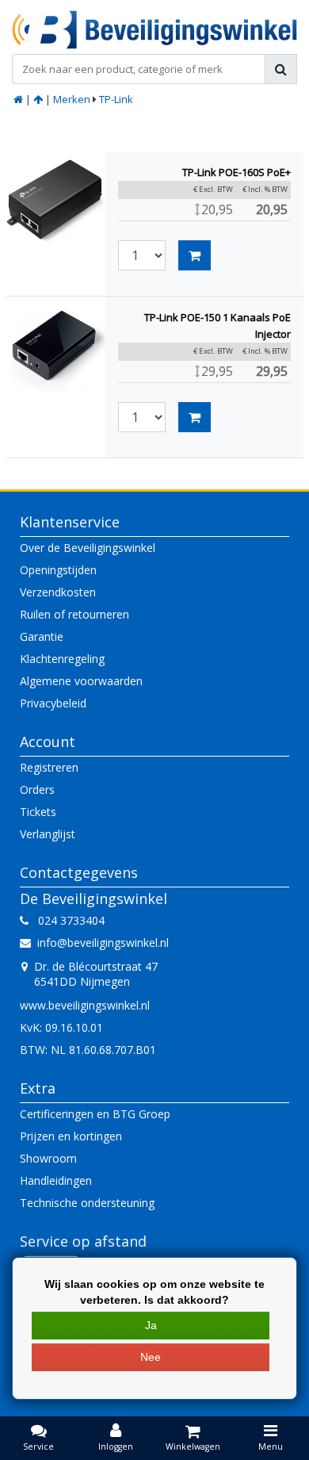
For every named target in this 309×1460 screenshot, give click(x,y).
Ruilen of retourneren (74, 614)
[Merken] (38, 99)
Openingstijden (58, 569)
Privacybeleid (53, 703)
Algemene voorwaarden (81, 680)
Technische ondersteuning (87, 1202)
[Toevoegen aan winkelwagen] (194, 255)
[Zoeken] (281, 69)
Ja (151, 1325)
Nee (150, 1357)
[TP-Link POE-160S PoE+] (55, 201)
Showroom (48, 1158)
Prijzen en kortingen (71, 1136)
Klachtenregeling (62, 658)
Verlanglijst (47, 833)
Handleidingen (56, 1180)
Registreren (49, 767)
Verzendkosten (58, 592)
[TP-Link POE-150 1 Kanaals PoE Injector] (55, 346)
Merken (71, 99)
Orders (37, 789)
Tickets (38, 811)
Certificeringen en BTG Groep (95, 1113)
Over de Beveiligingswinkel (87, 547)
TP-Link (116, 99)
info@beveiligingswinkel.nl (103, 942)
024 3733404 (67, 920)
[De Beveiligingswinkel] (154, 30)
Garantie (41, 636)
